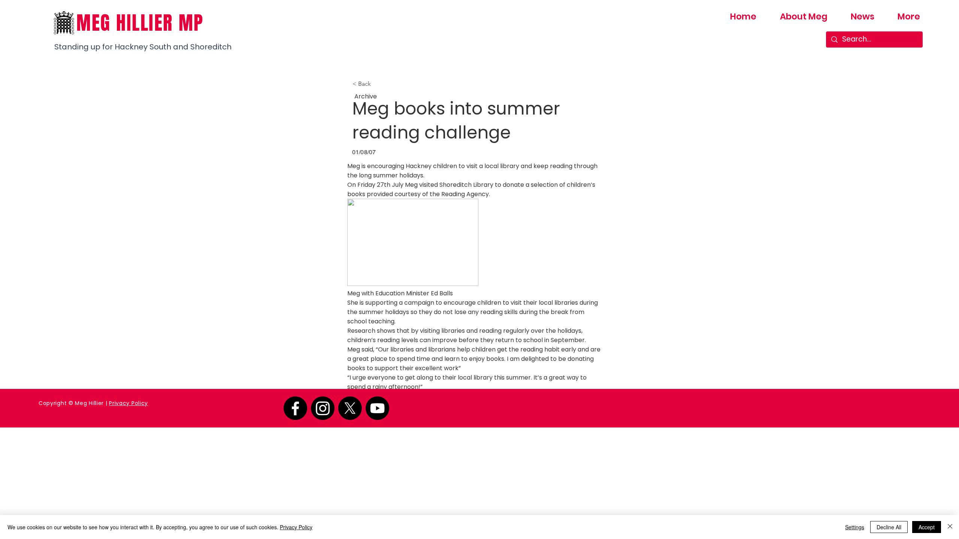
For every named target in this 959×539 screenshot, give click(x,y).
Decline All (889, 527)
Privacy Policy (128, 403)
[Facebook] (295, 408)
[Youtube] (377, 408)
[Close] (950, 527)
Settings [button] (854, 527)
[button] (377, 83)
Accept (927, 527)
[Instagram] (323, 408)
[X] (350, 408)
